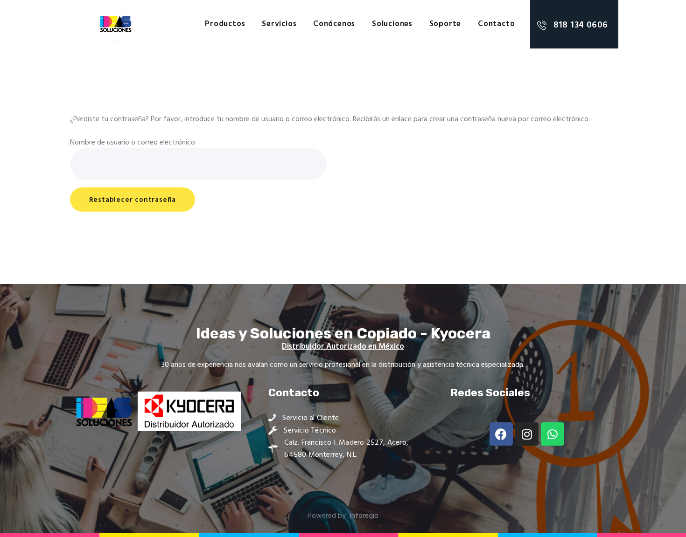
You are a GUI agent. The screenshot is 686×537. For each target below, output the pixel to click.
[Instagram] (527, 434)
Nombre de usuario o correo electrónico (132, 142)
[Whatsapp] (552, 434)
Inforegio (364, 516)
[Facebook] (501, 434)
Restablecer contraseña (132, 200)
